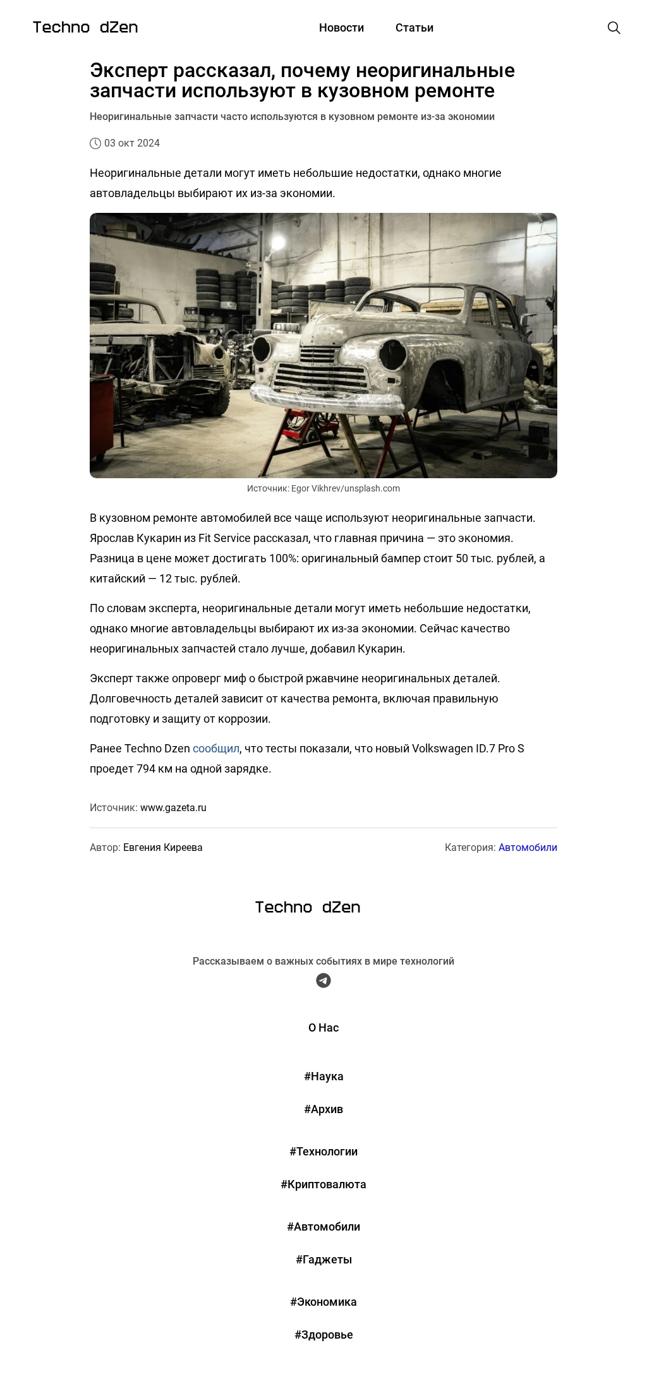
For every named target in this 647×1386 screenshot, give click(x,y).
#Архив (323, 1109)
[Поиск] (614, 27)
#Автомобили (323, 1226)
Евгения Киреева (163, 847)
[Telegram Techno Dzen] (323, 984)
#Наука (324, 1076)
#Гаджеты (324, 1259)
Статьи (414, 27)
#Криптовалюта (323, 1184)
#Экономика (323, 1301)
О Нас (323, 1027)
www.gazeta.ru (173, 808)
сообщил (216, 748)
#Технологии (323, 1151)
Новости (341, 27)
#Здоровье (323, 1334)
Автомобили (528, 847)
